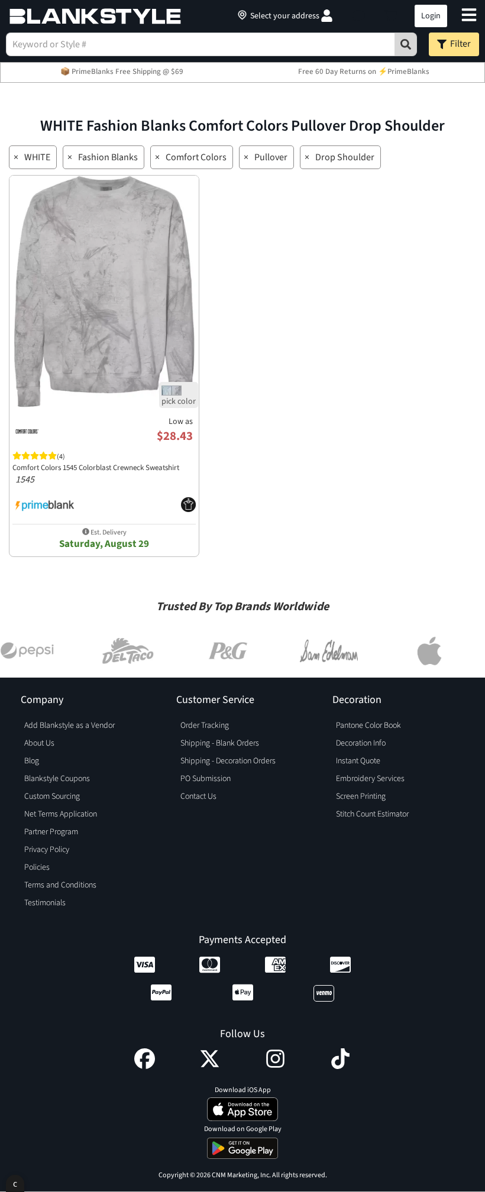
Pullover (270, 157)
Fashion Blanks (108, 157)
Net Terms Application (60, 814)
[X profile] (209, 1066)
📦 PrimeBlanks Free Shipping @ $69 (121, 71)
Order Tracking (204, 725)
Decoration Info (361, 743)
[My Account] (326, 16)
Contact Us (198, 796)
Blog (31, 761)
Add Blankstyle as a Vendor (69, 725)
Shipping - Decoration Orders (228, 761)
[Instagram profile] (275, 1066)
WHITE (37, 157)
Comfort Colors (196, 157)
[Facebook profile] (144, 1066)
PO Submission (205, 779)
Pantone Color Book (368, 725)
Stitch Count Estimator (372, 814)
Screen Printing (361, 796)
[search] (406, 44)
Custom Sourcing (52, 796)
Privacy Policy (46, 850)
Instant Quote (358, 761)
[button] (358, 16)
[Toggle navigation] (469, 16)
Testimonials (45, 903)
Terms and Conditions (60, 885)
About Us (39, 743)
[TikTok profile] (340, 1066)
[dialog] (15, 1183)
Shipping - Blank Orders (219, 743)
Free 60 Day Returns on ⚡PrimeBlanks (363, 71)
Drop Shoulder (344, 157)
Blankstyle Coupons (57, 779)
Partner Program (51, 832)
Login (431, 16)
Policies (37, 867)
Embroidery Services (370, 779)
